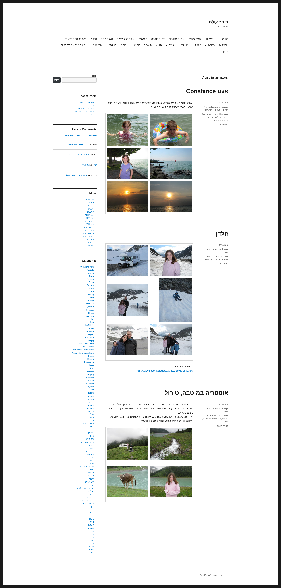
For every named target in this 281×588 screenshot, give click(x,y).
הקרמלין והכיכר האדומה (84, 111)
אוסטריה (218, 110)
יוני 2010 (91, 246)
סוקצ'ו (92, 506)
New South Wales (86, 344)
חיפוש (94, 76)
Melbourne (89, 331)
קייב (92, 105)
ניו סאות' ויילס (88, 503)
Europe (214, 107)
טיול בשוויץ (216, 117)
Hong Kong (89, 316)
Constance (223, 114)
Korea (91, 328)
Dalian (91, 291)
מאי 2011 (90, 212)
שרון (95, 165)
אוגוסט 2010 (89, 240)
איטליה (91, 414)
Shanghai (90, 371)
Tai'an (91, 390)
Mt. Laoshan (89, 337)
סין (160, 45)
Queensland (89, 362)
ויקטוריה (91, 457)
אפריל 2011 (89, 215)
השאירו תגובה (222, 264)
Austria (207, 107)
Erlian (91, 297)
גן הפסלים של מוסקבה (85, 108)
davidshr (93, 135)
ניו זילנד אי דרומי (87, 497)
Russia (91, 365)
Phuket (91, 356)
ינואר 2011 (90, 224)
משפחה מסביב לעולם (75, 39)
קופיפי (91, 531)
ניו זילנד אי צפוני (88, 500)
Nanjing (91, 341)
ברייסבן (91, 433)
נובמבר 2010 (89, 230)
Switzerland (223, 107)
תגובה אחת (223, 124)
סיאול (92, 510)
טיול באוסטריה (212, 114)
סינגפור (148, 45)
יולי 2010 (90, 243)
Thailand (90, 393)
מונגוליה (185, 45)
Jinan (92, 322)
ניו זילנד (173, 45)
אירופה (211, 45)
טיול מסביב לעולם (125, 39)
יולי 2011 (90, 206)
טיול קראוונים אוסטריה (211, 259)
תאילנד (112, 45)
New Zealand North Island (83, 350)
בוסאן (92, 427)
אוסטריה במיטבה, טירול (196, 393)
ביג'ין (92, 430)
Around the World (87, 267)
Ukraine (91, 396)
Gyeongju (90, 310)
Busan (91, 282)
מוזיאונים (143, 39)
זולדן (222, 233)
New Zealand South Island (83, 353)
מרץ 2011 (90, 218)
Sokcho (91, 380)
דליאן (92, 448)
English (224, 39)
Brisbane (90, 279)
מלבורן (91, 479)
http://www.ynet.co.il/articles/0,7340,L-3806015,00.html (165, 371)
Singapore (90, 377)
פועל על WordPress (208, 575)
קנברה (91, 537)
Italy (92, 319)
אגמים (209, 39)
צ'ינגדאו (91, 525)
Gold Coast (89, 304)
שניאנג (91, 549)
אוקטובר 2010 (88, 233)
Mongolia (90, 334)
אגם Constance (207, 91)
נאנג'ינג (91, 491)
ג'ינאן (92, 436)
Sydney (91, 387)
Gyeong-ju (90, 307)
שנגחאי (91, 546)
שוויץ (206, 110)
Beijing (91, 276)
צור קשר (224, 51)
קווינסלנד (90, 528)
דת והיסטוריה (158, 39)
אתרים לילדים (195, 39)
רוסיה (123, 45)
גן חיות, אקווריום (176, 39)
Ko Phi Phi (89, 325)
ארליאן (91, 420)
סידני (92, 513)
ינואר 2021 (90, 200)
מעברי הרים (107, 39)
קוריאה (136, 45)
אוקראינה (223, 45)
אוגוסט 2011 (89, 203)
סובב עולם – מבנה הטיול (73, 45)
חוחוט (92, 460)
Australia (90, 270)
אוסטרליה (97, 45)
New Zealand (88, 347)
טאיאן (92, 463)
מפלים (93, 39)
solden (225, 256)
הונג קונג (197, 45)
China (91, 288)
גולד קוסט (90, 439)
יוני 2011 (91, 209)
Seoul (91, 368)
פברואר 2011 (89, 221)
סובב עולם (218, 22)
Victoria (91, 399)
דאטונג (91, 445)
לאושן (92, 470)
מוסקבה (91, 114)
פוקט (92, 522)
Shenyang (90, 374)
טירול (226, 422)
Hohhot (91, 313)
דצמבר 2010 (89, 227)
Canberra (90, 285)
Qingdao (90, 359)
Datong (91, 294)
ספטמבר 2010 (88, 236)
